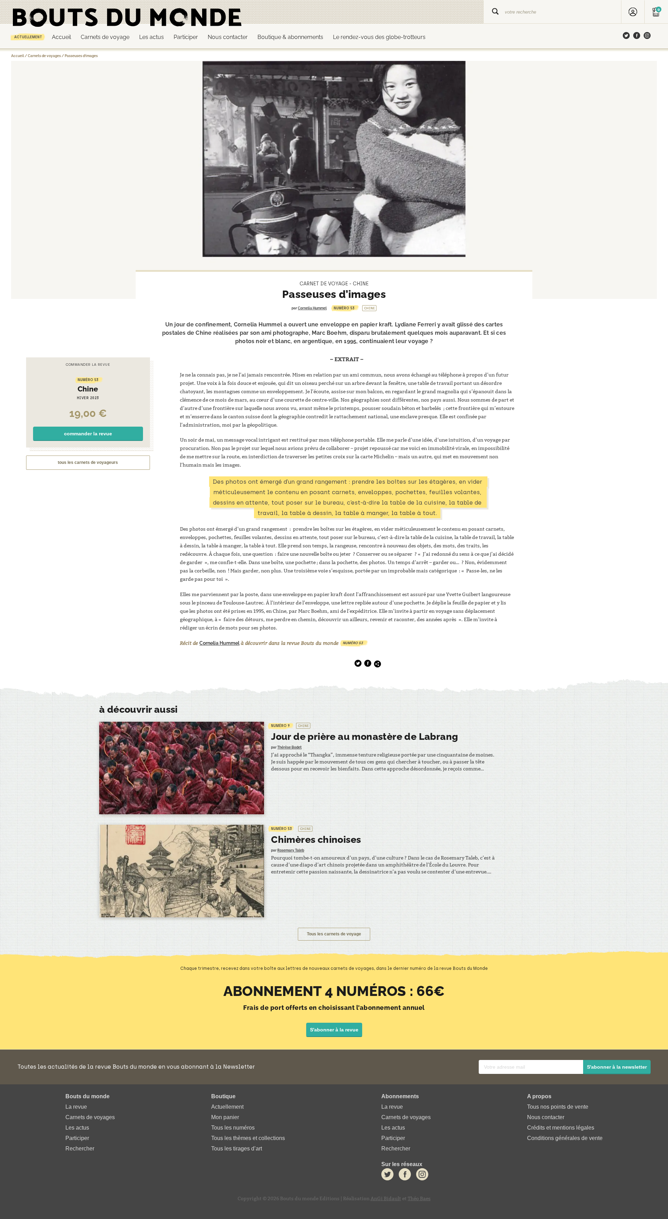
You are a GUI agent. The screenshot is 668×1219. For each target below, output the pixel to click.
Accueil (61, 37)
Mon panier (225, 1117)
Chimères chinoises (316, 839)
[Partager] (377, 663)
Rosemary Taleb (290, 850)
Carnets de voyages (44, 56)
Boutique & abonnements (290, 37)
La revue (76, 1107)
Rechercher (79, 1148)
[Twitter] (626, 36)
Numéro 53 (344, 308)
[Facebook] (636, 36)
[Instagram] (647, 36)
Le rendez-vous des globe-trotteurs (379, 37)
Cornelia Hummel (312, 308)
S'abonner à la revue (334, 1029)
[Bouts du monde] (241, 12)
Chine (369, 308)
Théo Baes (419, 1199)
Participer (186, 37)
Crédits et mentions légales (560, 1128)
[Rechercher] (495, 12)
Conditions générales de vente (565, 1138)
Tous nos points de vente (557, 1107)
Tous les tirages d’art (236, 1148)
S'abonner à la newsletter (617, 1067)
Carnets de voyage (105, 37)
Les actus (151, 37)
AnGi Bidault (386, 1199)
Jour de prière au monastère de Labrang (364, 736)
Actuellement (28, 37)
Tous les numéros (233, 1128)
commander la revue (88, 433)
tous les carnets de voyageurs (88, 462)
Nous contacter (228, 37)
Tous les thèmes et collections (248, 1138)
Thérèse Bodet (289, 747)
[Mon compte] (633, 12)
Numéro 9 (280, 725)
